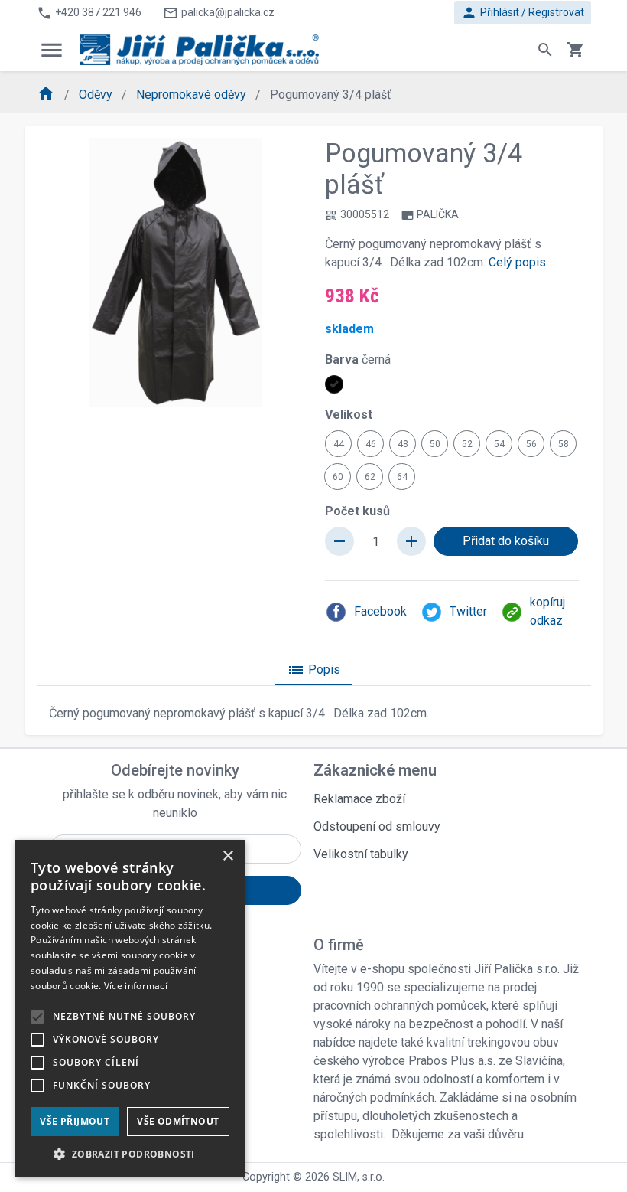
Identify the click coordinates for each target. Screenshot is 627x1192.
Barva (358, 359)
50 (435, 444)
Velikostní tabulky (361, 854)
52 (467, 444)
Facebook (380, 611)
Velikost (348, 414)
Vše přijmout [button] (74, 1121)
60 (338, 477)
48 (403, 444)
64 (402, 477)
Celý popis (517, 262)
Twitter (468, 611)
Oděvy (97, 94)
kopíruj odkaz (547, 611)
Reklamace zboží (359, 799)
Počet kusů (357, 511)
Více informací (135, 985)
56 (531, 444)
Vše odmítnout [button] (178, 1121)
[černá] (334, 384)
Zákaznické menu (375, 770)
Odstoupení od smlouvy (377, 826)
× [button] (227, 856)
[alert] (130, 1008)
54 (499, 444)
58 (563, 444)
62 (370, 477)
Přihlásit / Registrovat (522, 13)
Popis (313, 670)
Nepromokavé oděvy (192, 94)
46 (370, 444)
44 (338, 444)
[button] (130, 1153)
